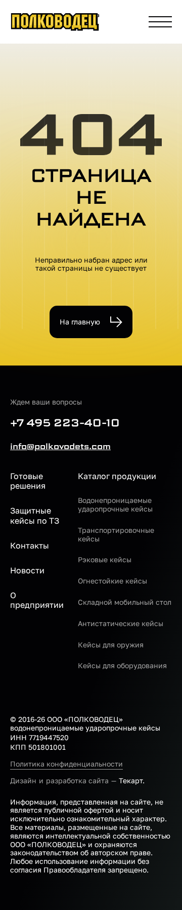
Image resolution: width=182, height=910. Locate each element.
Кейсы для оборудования (122, 666)
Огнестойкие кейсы (112, 581)
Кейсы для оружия (111, 645)
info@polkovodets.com (60, 446)
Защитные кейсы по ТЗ (34, 515)
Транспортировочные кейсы (116, 534)
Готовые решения (28, 481)
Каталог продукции (117, 476)
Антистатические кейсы (120, 624)
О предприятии (37, 600)
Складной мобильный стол (124, 602)
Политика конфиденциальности (66, 764)
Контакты (29, 546)
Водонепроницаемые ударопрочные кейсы (115, 504)
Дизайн (23, 780)
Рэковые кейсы (104, 560)
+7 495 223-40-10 (65, 423)
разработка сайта (77, 780)
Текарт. (132, 780)
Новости (27, 570)
